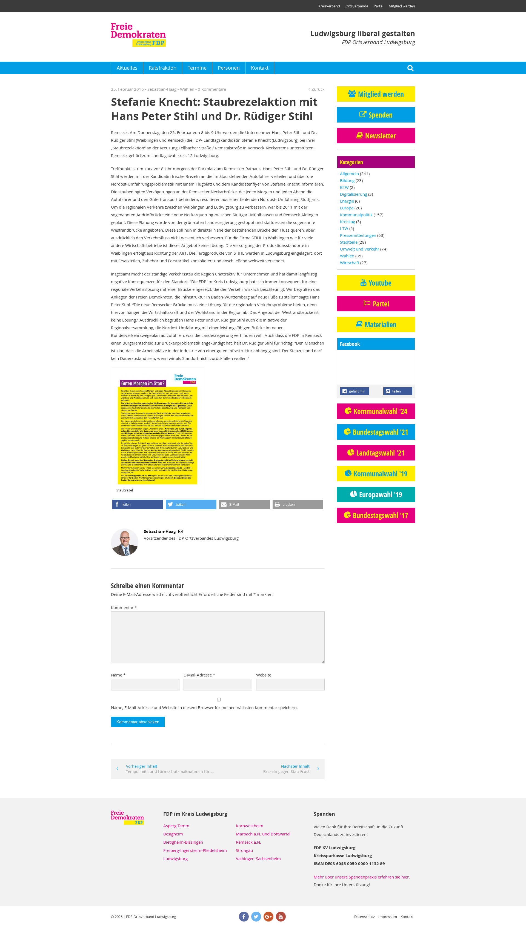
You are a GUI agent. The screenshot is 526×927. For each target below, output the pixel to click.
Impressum (387, 916)
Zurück (318, 89)
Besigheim (173, 834)
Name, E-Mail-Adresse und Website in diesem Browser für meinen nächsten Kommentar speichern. (204, 707)
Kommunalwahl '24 (380, 411)
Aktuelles (127, 67)
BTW (344, 187)
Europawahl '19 (380, 494)
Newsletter (380, 136)
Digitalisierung (353, 194)
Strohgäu (244, 850)
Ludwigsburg (175, 858)
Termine (197, 67)
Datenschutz (364, 916)
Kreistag (347, 221)
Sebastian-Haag (160, 531)
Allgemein (349, 173)
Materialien (380, 324)
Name (118, 675)
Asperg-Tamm (176, 825)
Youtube (380, 283)
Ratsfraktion (162, 67)
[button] (137, 504)
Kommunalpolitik (356, 214)
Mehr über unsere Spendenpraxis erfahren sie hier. (362, 877)
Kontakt (259, 67)
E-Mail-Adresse (199, 675)
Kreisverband (329, 6)
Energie (347, 201)
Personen (229, 67)
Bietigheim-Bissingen (183, 842)
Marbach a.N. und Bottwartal (263, 834)
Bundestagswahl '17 (380, 515)
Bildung (347, 180)
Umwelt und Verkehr (359, 249)
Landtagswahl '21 (380, 453)
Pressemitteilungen (358, 235)
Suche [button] (410, 68)
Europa (346, 208)
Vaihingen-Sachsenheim (258, 858)
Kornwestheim (249, 825)
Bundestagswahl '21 (380, 432)
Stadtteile (349, 242)
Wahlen (187, 89)
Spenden (381, 115)
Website (263, 675)
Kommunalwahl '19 (380, 474)
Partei (378, 6)
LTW (344, 228)
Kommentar (124, 607)
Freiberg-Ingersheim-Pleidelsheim (195, 850)
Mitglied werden (402, 6)
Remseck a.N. (248, 842)
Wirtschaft (349, 262)
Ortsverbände (356, 6)
